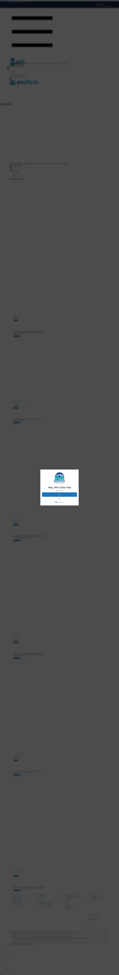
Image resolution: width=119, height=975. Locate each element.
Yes (59, 494)
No (59, 499)
